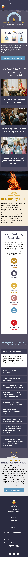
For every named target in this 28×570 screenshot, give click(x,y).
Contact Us (8, 536)
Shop (13, 530)
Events (6, 539)
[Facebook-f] (14, 554)
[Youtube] (18, 554)
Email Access (9, 542)
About (13, 518)
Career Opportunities (12, 533)
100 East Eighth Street (14, 509)
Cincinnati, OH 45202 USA (14, 511)
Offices (14, 521)
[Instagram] (10, 554)
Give (13, 527)
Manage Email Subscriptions (14, 546)
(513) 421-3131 (14, 513)
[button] (26, 6)
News (13, 524)
